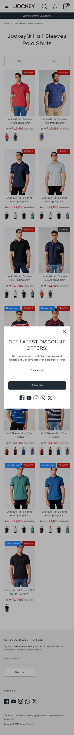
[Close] (64, 331)
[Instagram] (36, 397)
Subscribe (37, 385)
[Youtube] (29, 397)
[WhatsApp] (42, 397)
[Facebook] (22, 397)
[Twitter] (49, 397)
